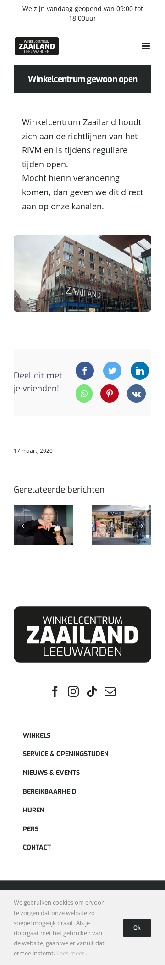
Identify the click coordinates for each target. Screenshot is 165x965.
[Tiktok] (91, 691)
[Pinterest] (109, 393)
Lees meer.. (71, 953)
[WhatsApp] (84, 393)
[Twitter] (112, 370)
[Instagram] (73, 691)
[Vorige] (23, 525)
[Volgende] (142, 525)
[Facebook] (84, 370)
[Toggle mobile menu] (146, 46)
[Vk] (136, 393)
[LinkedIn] (139, 370)
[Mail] (110, 691)
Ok (137, 928)
